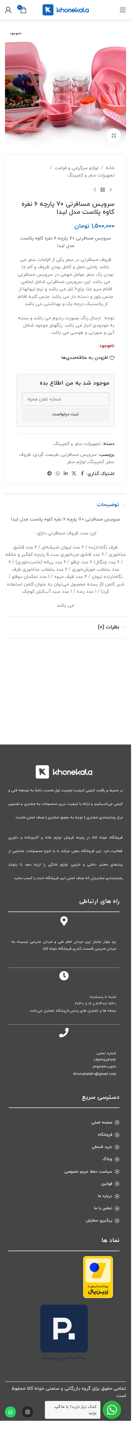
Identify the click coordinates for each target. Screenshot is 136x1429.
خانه (110, 168)
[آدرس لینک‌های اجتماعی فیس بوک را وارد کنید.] (82, 474)
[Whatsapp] (10, 1412)
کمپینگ (96, 462)
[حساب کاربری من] (8, 9)
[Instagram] (27, 1412)
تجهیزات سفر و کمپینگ (91, 175)
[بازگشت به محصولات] (103, 190)
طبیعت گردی (46, 455)
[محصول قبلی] (111, 190)
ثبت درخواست (65, 414)
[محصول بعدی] (95, 190)
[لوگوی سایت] (66, 9)
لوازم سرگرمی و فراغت (76, 168)
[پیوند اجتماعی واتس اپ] (58, 474)
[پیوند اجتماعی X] (74, 474)
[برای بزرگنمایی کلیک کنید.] (113, 135)
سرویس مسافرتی (79, 455)
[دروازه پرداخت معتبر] (98, 1277)
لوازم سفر (76, 462)
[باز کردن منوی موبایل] (122, 9)
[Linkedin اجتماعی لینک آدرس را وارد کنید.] (66, 474)
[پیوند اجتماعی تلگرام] (49, 474)
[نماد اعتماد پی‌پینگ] (64, 1333)
